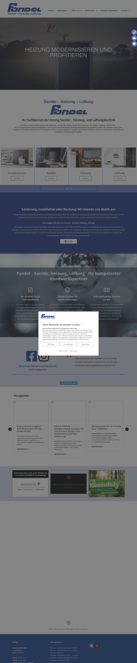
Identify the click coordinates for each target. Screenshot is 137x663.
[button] (134, 32)
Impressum (73, 351)
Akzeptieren (86, 344)
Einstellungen (68, 344)
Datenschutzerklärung (49, 339)
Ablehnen (51, 344)
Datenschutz (63, 351)
